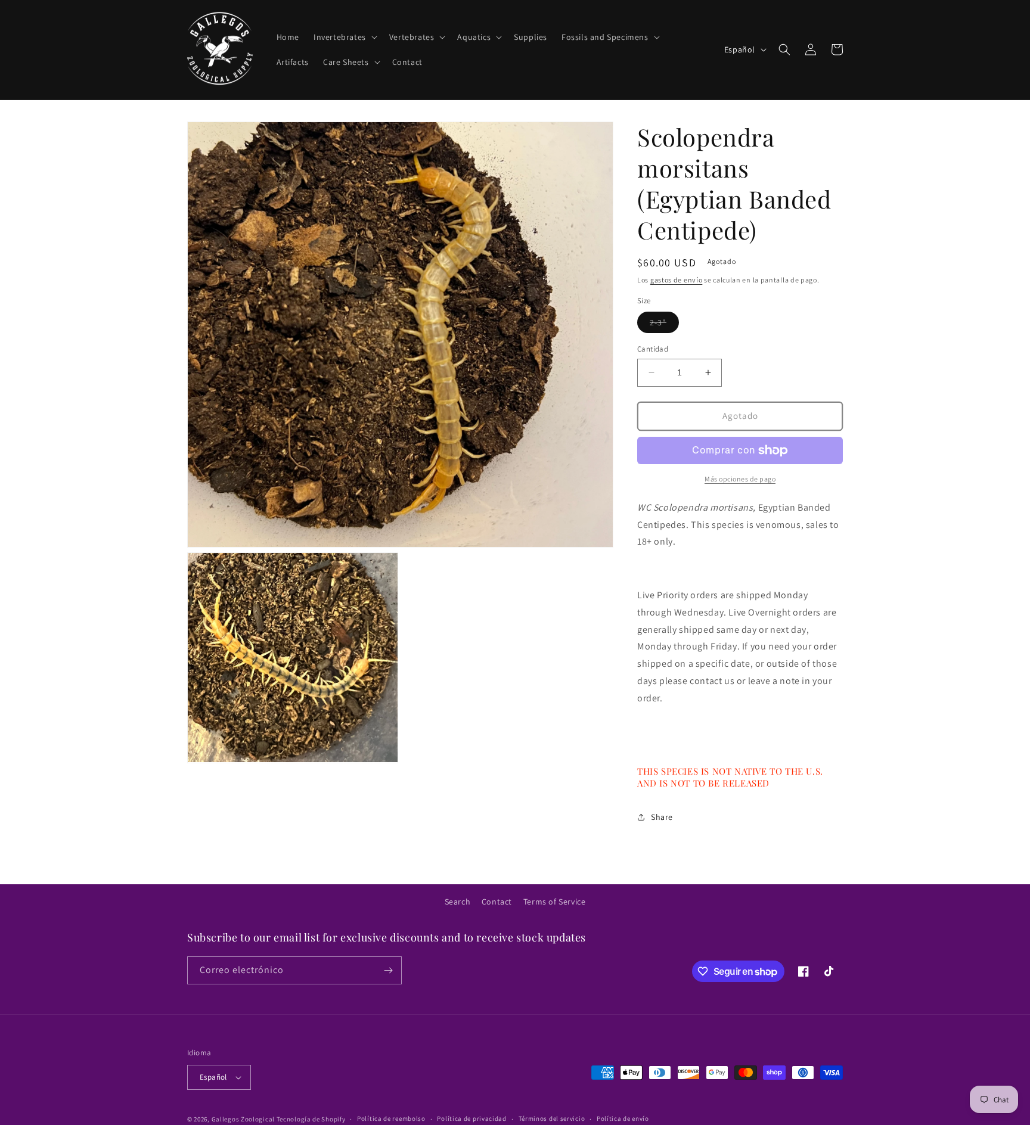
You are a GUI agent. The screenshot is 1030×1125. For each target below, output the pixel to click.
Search (458, 901)
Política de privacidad (471, 1118)
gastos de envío (676, 279)
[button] (344, 36)
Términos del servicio (552, 1118)
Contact (497, 901)
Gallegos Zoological (243, 1119)
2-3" (664, 324)
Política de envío (623, 1118)
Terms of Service (554, 901)
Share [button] (662, 817)
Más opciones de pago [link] (740, 478)
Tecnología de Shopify (311, 1119)
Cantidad (652, 349)
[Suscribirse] (388, 970)
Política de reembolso (391, 1118)
